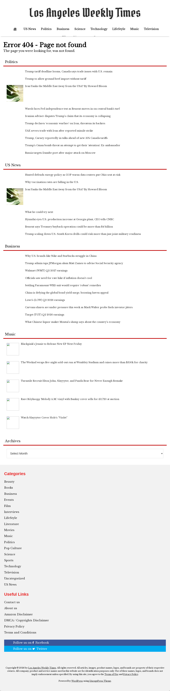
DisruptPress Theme (100, 681)
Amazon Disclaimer (18, 614)
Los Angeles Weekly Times (85, 12)
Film (7, 506)
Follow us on (31, 642)
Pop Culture (13, 548)
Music (134, 29)
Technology (98, 29)
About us (10, 608)
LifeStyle (118, 29)
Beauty (9, 481)
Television (151, 29)
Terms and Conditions (20, 632)
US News (30, 29)
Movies (9, 530)
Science (79, 29)
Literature (11, 524)
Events (9, 499)
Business (63, 29)
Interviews (11, 512)
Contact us (12, 602)
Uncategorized (14, 578)
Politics (46, 29)
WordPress (77, 681)
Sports (8, 560)
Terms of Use (111, 674)
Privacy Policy (14, 626)
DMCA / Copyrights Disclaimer (26, 620)
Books (8, 487)
